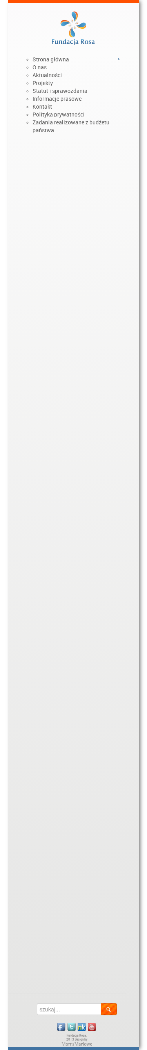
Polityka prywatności (59, 114)
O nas (40, 67)
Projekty (43, 83)
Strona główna (51, 59)
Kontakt (42, 107)
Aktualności (47, 75)
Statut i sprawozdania (60, 91)
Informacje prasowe (57, 99)
